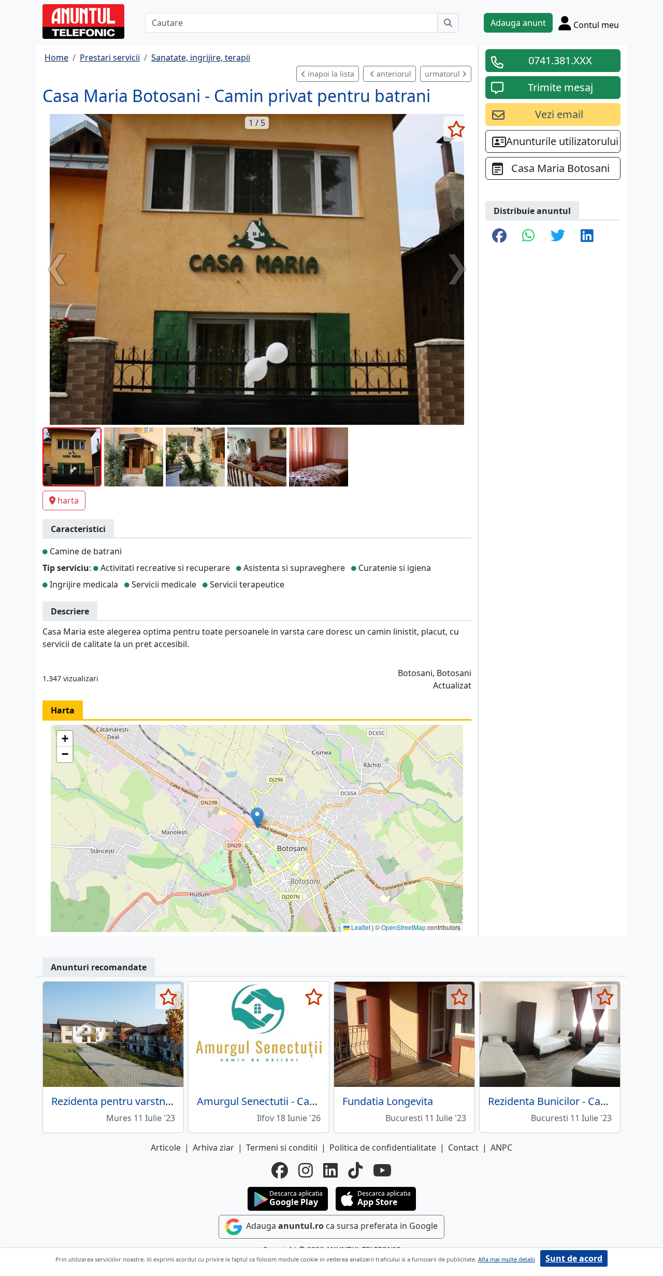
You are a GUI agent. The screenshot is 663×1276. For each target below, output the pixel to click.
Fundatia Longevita (387, 1101)
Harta (63, 710)
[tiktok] (355, 1170)
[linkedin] (330, 1170)
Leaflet (360, 927)
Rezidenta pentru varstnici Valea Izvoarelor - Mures (172, 1101)
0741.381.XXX (560, 60)
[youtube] (382, 1170)
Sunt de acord (573, 1258)
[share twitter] (558, 236)
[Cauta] (448, 23)
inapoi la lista (330, 74)
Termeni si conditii (282, 1147)
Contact (463, 1147)
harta (68, 500)
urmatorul (443, 74)
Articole (166, 1147)
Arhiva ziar (213, 1147)
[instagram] (305, 1170)
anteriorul (392, 74)
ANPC (501, 1147)
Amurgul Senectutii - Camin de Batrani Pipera (305, 1101)
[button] (257, 817)
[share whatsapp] (528, 236)
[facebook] (279, 1170)
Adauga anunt (518, 22)
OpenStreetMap (403, 927)
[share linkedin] (587, 236)
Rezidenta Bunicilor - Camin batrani (572, 1101)
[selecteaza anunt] (456, 129)
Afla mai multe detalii (506, 1259)
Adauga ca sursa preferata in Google (341, 1226)
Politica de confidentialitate (382, 1147)
